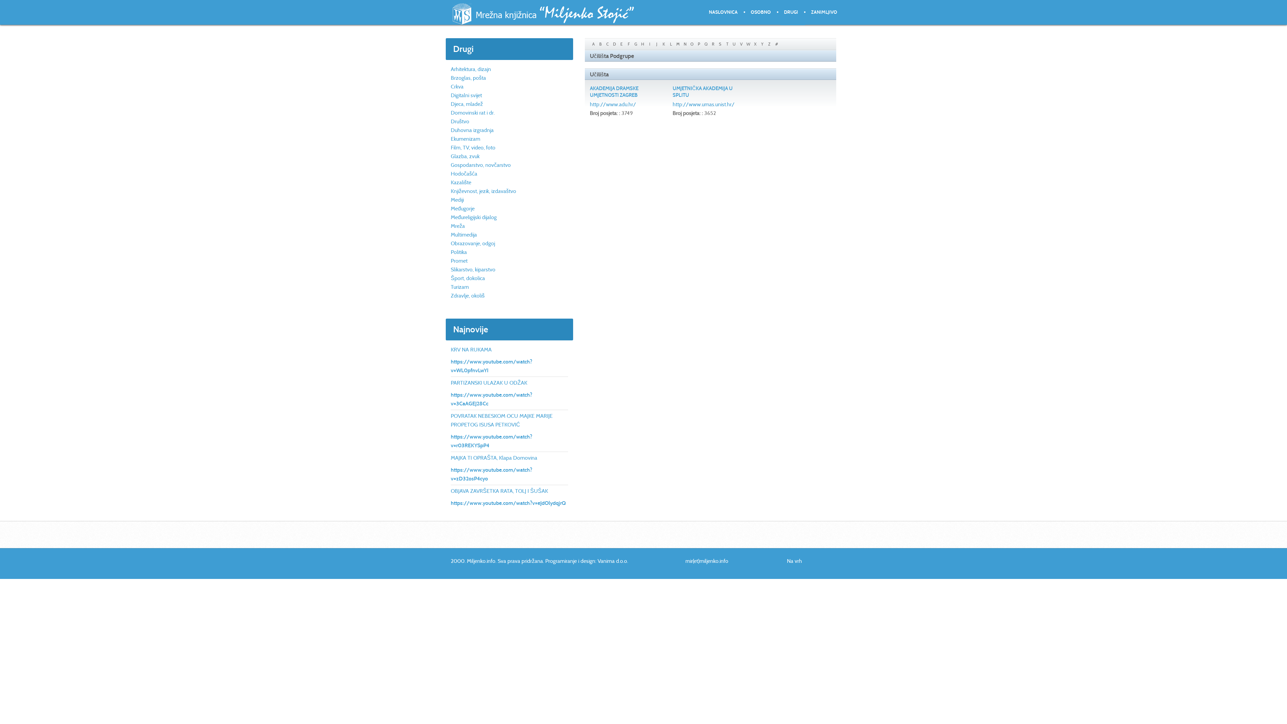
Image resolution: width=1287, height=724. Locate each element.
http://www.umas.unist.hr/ (704, 104)
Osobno (761, 12)
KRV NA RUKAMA (471, 349)
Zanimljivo (824, 12)
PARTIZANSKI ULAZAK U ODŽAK (489, 383)
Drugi (791, 12)
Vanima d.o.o (612, 561)
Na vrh (794, 561)
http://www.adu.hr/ (613, 104)
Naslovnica (723, 12)
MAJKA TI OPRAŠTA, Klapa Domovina (494, 458)
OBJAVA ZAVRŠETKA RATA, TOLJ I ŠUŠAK (499, 491)
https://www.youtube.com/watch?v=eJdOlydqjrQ (508, 503)
